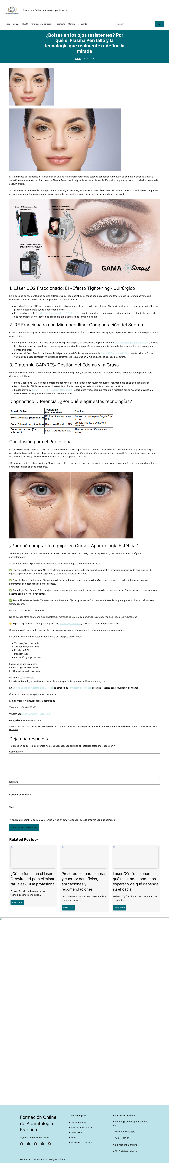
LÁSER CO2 (136, 726)
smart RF (13, 729)
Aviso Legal (76, 1132)
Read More (18, 903)
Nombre (14, 782)
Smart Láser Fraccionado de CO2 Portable (58, 313)
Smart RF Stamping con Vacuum (131, 342)
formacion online (122, 726)
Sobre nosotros (78, 1122)
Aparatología (27, 720)
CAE (32, 726)
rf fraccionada (150, 726)
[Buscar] (159, 24)
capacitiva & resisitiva (45, 726)
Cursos (37, 720)
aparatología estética (69, 623)
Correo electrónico (20, 794)
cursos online (63, 726)
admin (78, 58)
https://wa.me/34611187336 (36, 714)
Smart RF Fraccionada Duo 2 (115, 353)
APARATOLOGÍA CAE (19, 726)
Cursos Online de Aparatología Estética (33, 687)
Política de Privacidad (81, 1127)
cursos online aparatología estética (86, 726)
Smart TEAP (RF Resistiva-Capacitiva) (52, 390)
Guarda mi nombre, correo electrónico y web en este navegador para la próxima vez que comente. (63, 820)
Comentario (16, 751)
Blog (73, 1137)
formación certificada (80, 687)
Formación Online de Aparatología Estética (45, 10)
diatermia (108, 726)
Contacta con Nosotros (82, 1142)
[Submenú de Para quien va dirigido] (53, 24)
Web (11, 807)
